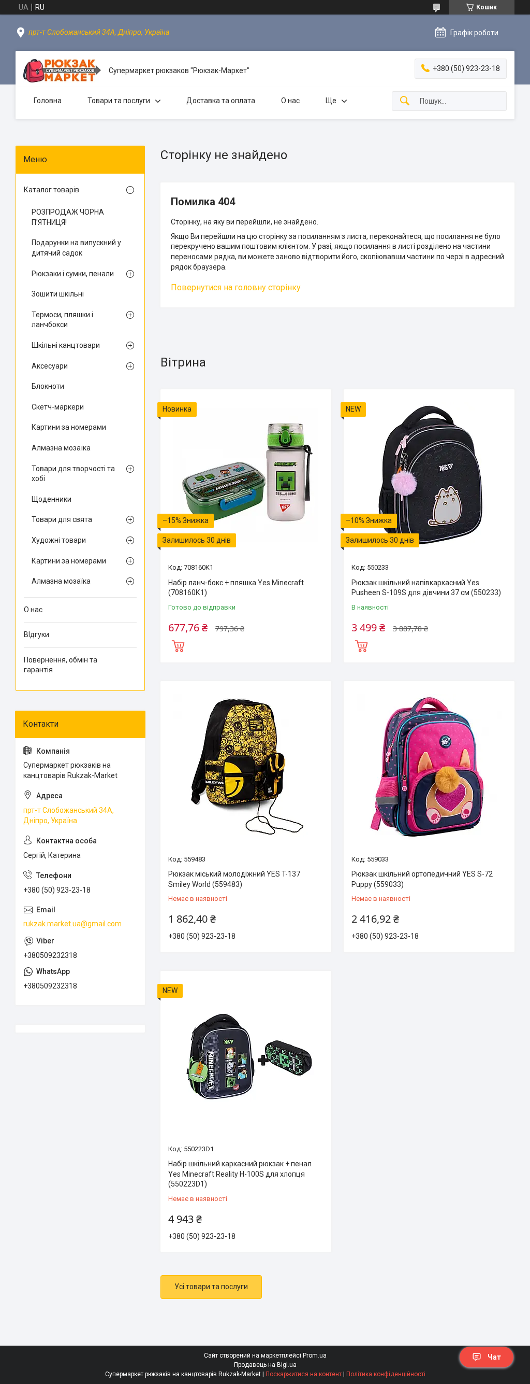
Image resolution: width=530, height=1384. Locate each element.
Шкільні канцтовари (66, 345)
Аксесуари (50, 366)
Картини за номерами (69, 427)
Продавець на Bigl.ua (265, 1364)
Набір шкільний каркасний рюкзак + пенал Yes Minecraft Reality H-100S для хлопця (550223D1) (240, 1174)
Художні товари (59, 540)
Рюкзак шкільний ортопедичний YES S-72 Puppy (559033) (422, 879)
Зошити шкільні (58, 294)
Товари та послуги (118, 100)
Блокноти (48, 386)
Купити (178, 645)
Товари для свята (62, 519)
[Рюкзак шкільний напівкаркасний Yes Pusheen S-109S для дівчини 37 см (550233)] (429, 475)
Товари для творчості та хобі (73, 473)
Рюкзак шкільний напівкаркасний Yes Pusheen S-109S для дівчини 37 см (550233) (426, 587)
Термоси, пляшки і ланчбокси (62, 319)
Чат (494, 1357)
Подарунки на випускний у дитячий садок (76, 247)
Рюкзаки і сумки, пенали (73, 274)
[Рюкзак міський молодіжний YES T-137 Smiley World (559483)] (245, 766)
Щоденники (51, 499)
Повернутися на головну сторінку (236, 287)
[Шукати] (405, 101)
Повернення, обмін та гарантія (60, 665)
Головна (48, 100)
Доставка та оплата (220, 100)
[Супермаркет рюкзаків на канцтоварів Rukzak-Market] (62, 71)
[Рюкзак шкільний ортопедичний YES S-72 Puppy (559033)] (429, 766)
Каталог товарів (51, 190)
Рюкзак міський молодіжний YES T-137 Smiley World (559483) (234, 879)
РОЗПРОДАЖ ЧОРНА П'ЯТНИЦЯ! (68, 217)
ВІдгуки (36, 634)
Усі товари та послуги (211, 1286)
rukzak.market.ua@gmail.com (72, 924)
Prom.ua (315, 1355)
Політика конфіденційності (385, 1374)
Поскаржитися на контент (304, 1374)
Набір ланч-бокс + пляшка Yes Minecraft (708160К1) (236, 587)
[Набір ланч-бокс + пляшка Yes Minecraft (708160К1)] (245, 475)
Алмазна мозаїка (61, 448)
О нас (290, 100)
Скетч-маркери (58, 407)
